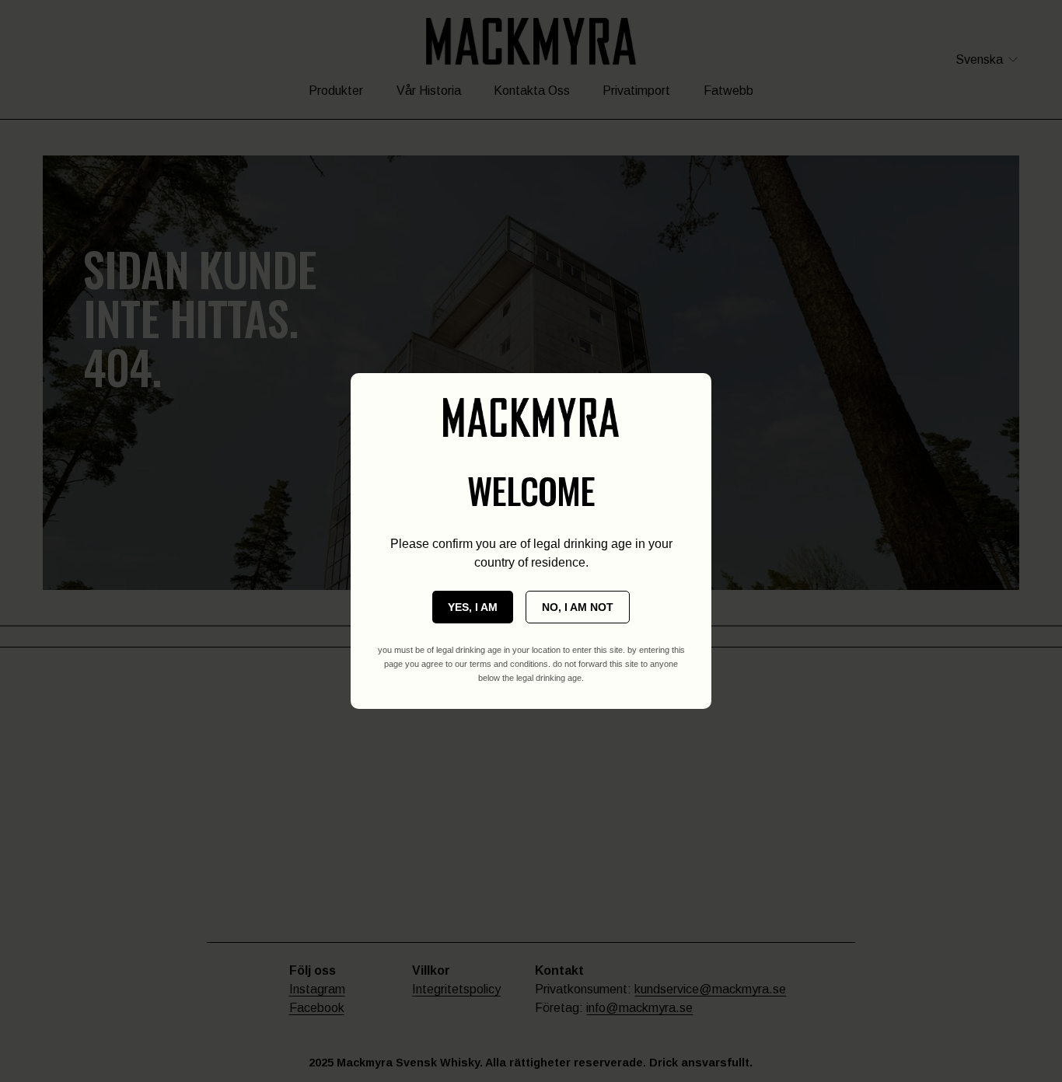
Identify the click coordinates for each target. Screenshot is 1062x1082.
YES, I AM (473, 607)
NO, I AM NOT (577, 607)
